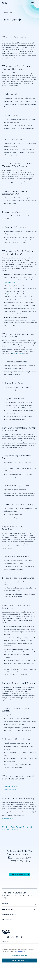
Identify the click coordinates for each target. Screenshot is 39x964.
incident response (17, 353)
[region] (19, 954)
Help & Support (8, 909)
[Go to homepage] (4, 2)
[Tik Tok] (21, 937)
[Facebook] (17, 937)
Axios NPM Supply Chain (11, 786)
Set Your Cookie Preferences (19, 955)
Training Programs (9, 914)
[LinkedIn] (3, 937)
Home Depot (7, 783)
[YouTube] (12, 937)
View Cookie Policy (19, 951)
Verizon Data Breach (10, 790)
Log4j (7, 294)
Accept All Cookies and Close (19, 960)
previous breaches (9, 282)
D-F (16, 819)
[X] (8, 937)
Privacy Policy (5, 941)
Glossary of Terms (7, 819)
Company (5, 904)
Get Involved (7, 919)
